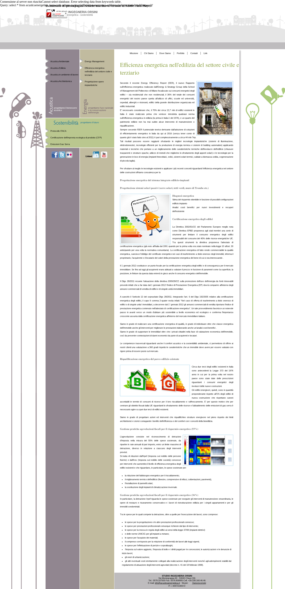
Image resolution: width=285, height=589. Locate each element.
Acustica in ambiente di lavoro (64, 74)
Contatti (194, 53)
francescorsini (199, 583)
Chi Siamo (149, 53)
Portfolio (180, 53)
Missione (134, 53)
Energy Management (94, 61)
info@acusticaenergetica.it (167, 583)
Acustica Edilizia (58, 68)
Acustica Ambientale (59, 61)
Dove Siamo (165, 53)
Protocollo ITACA (58, 131)
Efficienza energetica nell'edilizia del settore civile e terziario (98, 71)
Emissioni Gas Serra (60, 144)
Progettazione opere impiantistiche (94, 83)
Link (205, 53)
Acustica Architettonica (61, 81)
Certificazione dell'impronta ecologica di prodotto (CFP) (76, 137)
